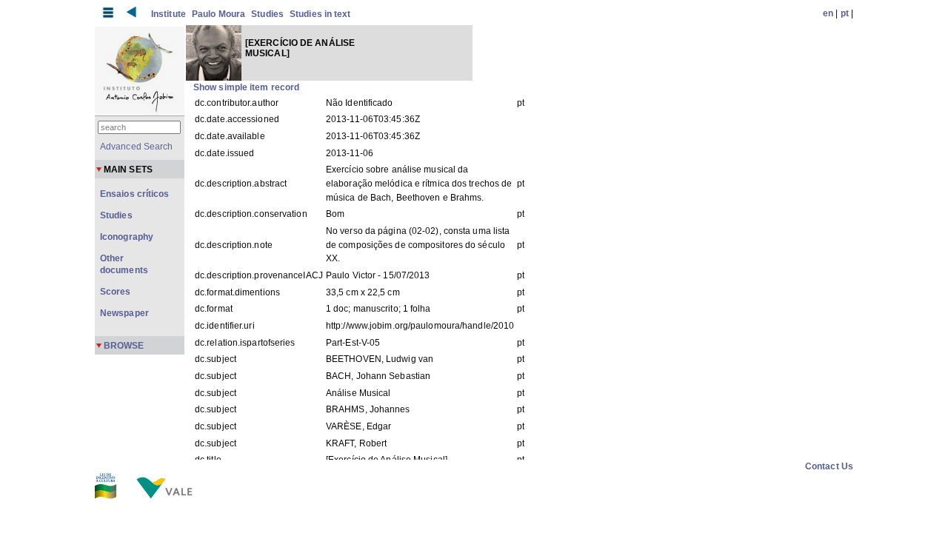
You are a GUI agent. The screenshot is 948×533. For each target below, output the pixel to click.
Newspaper (124, 313)
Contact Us (829, 466)
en (828, 13)
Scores (115, 291)
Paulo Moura (218, 14)
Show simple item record (246, 87)
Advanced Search (136, 146)
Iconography (126, 237)
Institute (168, 14)
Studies (267, 14)
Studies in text (320, 14)
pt (845, 13)
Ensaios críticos (135, 194)
